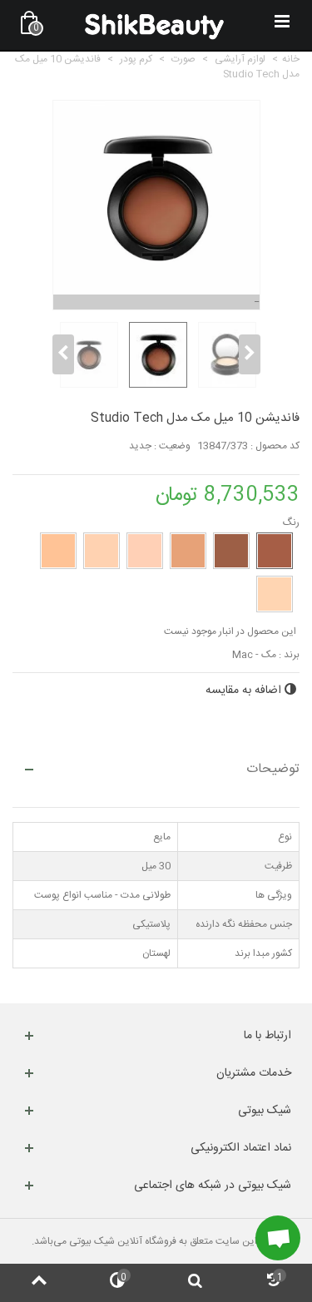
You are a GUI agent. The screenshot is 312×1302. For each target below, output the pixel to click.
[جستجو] (195, 1283)
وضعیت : (172, 445)
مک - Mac (254, 654)
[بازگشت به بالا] (39, 1283)
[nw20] (144, 550)
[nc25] (274, 594)
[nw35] (188, 550)
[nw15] (101, 550)
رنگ (290, 522)
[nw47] (231, 550)
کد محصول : (275, 445)
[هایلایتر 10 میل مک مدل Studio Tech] (87, 355)
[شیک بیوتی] (155, 25)
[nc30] (58, 550)
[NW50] (274, 550)
